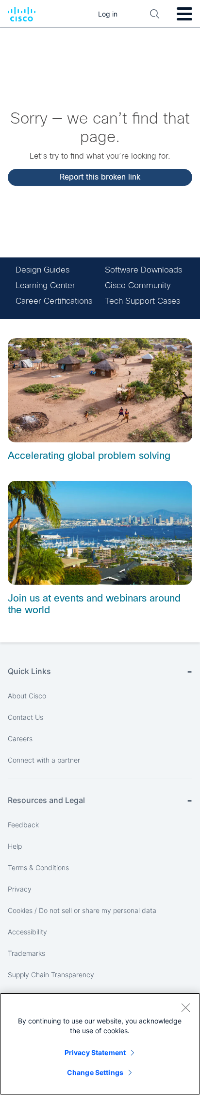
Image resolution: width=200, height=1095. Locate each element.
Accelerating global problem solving (89, 455)
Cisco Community (137, 285)
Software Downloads (143, 269)
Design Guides (42, 269)
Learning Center (45, 285)
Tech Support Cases (142, 301)
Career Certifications (54, 301)
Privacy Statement (95, 1052)
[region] (100, 1044)
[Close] (185, 1007)
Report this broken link (100, 177)
